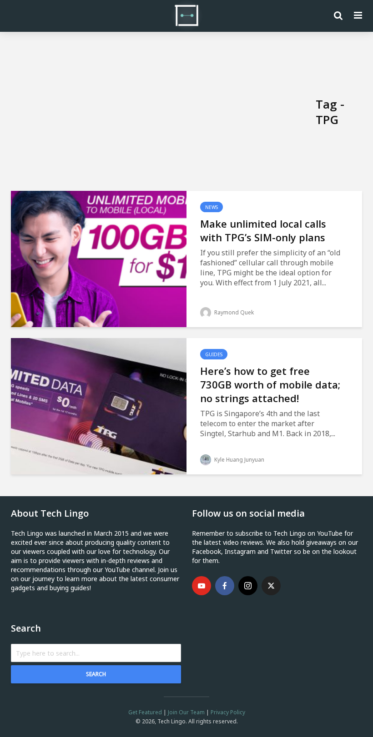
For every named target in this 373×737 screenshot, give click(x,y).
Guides (213, 354)
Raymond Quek (233, 312)
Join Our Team (186, 712)
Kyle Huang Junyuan (238, 459)
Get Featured (145, 712)
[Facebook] (224, 585)
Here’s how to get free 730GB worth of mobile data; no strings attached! (270, 384)
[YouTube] (201, 585)
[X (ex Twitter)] (271, 585)
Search (96, 674)
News (211, 207)
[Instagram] (247, 585)
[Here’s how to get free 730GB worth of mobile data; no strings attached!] (98, 405)
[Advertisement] (163, 111)
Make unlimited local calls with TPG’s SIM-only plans (263, 230)
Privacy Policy (228, 712)
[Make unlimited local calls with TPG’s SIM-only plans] (98, 258)
